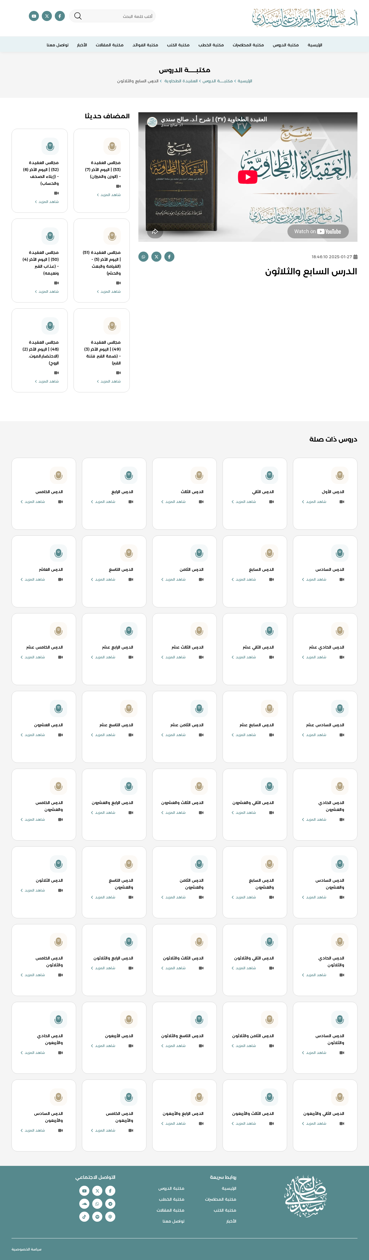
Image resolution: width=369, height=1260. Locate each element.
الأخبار (82, 44)
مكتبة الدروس (286, 44)
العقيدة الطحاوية (180, 80)
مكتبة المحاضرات (248, 44)
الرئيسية (315, 44)
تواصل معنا (58, 44)
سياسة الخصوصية (27, 1249)
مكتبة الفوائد (145, 44)
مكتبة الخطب (211, 44)
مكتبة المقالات (110, 44)
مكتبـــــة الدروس (217, 80)
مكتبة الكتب (178, 44)
